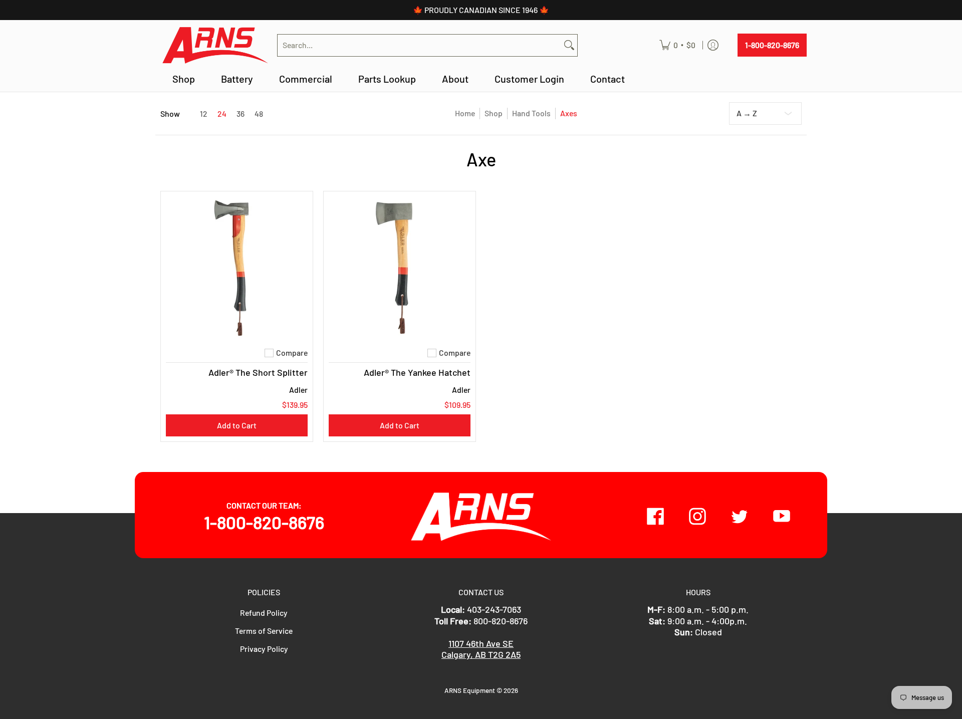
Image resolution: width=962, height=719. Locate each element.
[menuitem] (677, 45)
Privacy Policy (264, 648)
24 (221, 113)
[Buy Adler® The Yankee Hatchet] (399, 267)
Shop (494, 113)
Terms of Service (264, 630)
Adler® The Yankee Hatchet (417, 372)
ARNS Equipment (469, 690)
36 (240, 113)
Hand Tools (531, 113)
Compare (292, 352)
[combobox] (419, 45)
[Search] (569, 45)
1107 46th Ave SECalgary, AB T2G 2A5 (481, 649)
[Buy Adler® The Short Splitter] (237, 267)
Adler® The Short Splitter (258, 372)
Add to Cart (237, 425)
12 (203, 113)
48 (259, 113)
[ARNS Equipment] (215, 45)
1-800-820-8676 (772, 45)
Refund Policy (264, 612)
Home (465, 113)
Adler (298, 389)
